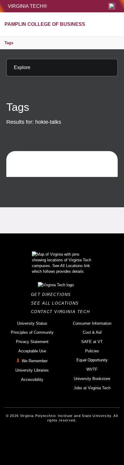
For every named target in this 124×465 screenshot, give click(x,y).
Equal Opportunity (92, 360)
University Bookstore (92, 378)
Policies (92, 351)
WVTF (92, 369)
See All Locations (56, 303)
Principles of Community (32, 332)
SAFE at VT (92, 341)
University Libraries (32, 370)
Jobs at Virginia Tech (92, 388)
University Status (32, 323)
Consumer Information (92, 323)
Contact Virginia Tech (62, 311)
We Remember (35, 361)
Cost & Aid (92, 332)
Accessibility (32, 379)
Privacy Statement (32, 341)
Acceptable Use (32, 351)
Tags (9, 43)
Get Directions (53, 294)
